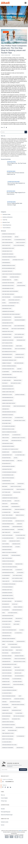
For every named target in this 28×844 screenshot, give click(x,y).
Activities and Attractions (13, 181)
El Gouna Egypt (19, 569)
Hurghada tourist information (8, 638)
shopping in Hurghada (19, 394)
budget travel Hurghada (7, 515)
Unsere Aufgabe (4, 797)
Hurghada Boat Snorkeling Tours (9, 360)
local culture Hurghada (19, 245)
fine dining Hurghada (17, 681)
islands (15, 279)
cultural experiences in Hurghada (9, 690)
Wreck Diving (16, 512)
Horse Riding (20, 529)
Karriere (2, 824)
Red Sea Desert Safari (19, 670)
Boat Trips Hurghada (6, 667)
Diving (3, 612)
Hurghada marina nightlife (7, 397)
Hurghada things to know (19, 420)
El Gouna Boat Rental (6, 658)
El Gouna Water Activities (20, 239)
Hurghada (4, 701)
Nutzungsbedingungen (5, 811)
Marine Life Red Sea (20, 515)
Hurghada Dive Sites (6, 635)
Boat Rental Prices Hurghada (8, 305)
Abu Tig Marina (5, 506)
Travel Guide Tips (5, 581)
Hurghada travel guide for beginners (10, 291)
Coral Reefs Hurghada (7, 675)
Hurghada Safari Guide (6, 374)
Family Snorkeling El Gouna (7, 733)
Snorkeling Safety (6, 684)
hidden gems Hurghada (7, 670)
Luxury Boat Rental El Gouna (8, 483)
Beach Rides (4, 486)
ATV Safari (18, 546)
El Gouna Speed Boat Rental (7, 538)
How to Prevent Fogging (7, 727)
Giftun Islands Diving (12, 644)
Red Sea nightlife (5, 259)
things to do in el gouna (16, 486)
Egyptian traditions (6, 627)
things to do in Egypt (20, 242)
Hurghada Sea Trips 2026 (16, 440)
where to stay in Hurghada (7, 641)
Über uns (3, 795)
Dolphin (15, 457)
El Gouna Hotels (18, 632)
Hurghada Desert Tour (13, 302)
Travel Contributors (6, 227)
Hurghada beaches (6, 262)
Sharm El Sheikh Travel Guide (8, 391)
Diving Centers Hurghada (7, 242)
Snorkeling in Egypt (20, 354)
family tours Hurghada (7, 558)
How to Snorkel (5, 543)
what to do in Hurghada (20, 348)
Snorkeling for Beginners (7, 747)
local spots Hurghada (7, 236)
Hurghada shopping (21, 285)
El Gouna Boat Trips (6, 512)
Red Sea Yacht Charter (6, 621)
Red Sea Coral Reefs (6, 707)
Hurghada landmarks (15, 555)
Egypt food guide (20, 538)
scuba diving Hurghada (19, 698)
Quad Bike (19, 368)
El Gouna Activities (19, 417)
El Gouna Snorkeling (17, 678)
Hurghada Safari (14, 503)
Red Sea (16, 236)
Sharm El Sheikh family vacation (8, 403)
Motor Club (14, 604)
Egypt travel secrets (6, 239)
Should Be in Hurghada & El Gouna (9, 377)
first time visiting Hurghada (8, 294)
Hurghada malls (20, 747)
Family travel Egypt (6, 532)
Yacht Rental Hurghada (17, 581)
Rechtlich (3, 808)
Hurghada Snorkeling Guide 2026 (8, 411)
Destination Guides (11, 161)
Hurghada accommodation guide (8, 256)
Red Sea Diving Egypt (6, 463)
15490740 (20, 830)
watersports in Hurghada (7, 414)
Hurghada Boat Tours (6, 308)
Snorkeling (17, 621)
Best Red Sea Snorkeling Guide (8, 268)
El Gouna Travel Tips (19, 357)
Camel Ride (19, 460)
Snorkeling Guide (5, 681)
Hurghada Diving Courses (7, 443)
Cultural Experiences (7, 225)
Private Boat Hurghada (7, 357)
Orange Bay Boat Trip (6, 698)
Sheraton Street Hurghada (7, 721)
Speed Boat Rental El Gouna (19, 661)
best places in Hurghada (7, 618)
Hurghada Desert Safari (7, 546)
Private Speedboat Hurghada (8, 460)
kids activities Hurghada (18, 684)
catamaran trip (5, 710)
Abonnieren (23, 769)
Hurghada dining (5, 526)
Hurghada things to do (7, 251)
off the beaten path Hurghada (8, 426)
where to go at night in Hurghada (9, 552)
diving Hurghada (5, 678)
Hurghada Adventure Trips (7, 615)
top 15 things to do (6, 624)
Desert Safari (19, 345)
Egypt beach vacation (12, 612)
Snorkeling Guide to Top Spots (18, 437)
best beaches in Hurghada (7, 687)
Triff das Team (4, 800)
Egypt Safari (4, 647)
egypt (15, 707)
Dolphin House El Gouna (7, 569)
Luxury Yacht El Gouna (7, 417)
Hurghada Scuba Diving (7, 348)
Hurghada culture (16, 543)
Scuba (3, 730)
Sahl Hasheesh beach (6, 420)
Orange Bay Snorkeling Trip (8, 388)
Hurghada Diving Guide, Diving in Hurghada (11, 314)
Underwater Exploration (7, 400)
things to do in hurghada (19, 658)
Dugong (4, 302)
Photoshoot (4, 383)
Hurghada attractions (6, 469)
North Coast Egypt (6, 245)
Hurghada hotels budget (15, 701)
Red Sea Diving (5, 555)
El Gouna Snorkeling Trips (7, 489)
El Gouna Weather (6, 575)
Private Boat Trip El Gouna (7, 331)
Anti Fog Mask (5, 440)
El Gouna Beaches (20, 736)
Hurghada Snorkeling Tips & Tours (9, 744)
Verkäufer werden (4, 821)
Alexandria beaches (6, 480)
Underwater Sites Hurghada (8, 311)
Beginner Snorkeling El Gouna (8, 265)
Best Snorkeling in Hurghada (8, 529)
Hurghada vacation (20, 641)
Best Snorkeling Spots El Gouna (8, 351)
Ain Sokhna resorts (16, 506)
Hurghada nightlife (6, 661)
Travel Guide (16, 667)
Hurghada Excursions (6, 549)
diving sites (17, 500)
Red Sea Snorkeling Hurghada (8, 466)
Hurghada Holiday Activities (8, 285)
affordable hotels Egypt (18, 259)
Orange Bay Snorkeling (19, 509)
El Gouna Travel (19, 713)
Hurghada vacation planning (8, 446)
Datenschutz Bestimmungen (7, 814)
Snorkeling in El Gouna (7, 394)
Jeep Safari (19, 282)
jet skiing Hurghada (6, 380)
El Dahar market (5, 371)
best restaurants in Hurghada (8, 724)
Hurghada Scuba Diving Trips (8, 368)
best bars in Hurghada (6, 601)
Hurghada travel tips (6, 279)
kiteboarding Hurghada (7, 592)
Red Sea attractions (6, 457)
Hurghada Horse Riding (15, 647)
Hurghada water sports (7, 354)
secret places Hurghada (7, 535)
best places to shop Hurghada (18, 328)
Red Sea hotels (19, 618)
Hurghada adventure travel (8, 572)
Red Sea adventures (20, 727)
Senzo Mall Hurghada (6, 500)
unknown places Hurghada (7, 340)
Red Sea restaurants (19, 675)
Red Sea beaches (5, 604)
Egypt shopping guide (19, 334)
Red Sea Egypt (16, 532)
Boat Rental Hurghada (6, 655)
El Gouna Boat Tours (6, 337)
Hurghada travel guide (17, 371)
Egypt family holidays (17, 575)
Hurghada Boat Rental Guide (8, 248)
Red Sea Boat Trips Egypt (7, 271)
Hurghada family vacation (7, 595)
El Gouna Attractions (6, 317)
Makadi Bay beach (18, 317)
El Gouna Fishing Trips (20, 535)
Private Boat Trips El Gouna (7, 598)
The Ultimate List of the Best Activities (10, 449)
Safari (3, 644)
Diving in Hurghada (20, 489)
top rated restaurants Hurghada (9, 472)
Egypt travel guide (6, 492)
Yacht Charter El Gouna (17, 578)
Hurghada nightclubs (16, 710)
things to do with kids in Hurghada (9, 566)
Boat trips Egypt (5, 434)
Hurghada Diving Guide (6, 632)
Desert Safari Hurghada (7, 713)
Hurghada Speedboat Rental (8, 523)
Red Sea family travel (6, 423)
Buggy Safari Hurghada (19, 325)
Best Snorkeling (18, 601)
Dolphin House (21, 483)
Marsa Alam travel (17, 380)
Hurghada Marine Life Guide (7, 288)
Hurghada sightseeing (6, 334)
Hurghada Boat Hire (21, 340)
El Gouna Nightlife (16, 434)
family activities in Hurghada (8, 477)
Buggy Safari (16, 624)
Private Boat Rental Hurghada (18, 704)
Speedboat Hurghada (19, 655)
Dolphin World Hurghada (7, 345)
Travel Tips (6, 32)
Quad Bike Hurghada (18, 337)
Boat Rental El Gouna (6, 325)
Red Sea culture (17, 492)
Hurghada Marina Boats (17, 526)
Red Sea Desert (5, 704)
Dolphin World (20, 572)
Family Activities (5, 437)
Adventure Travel (6, 222)
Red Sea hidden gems (12, 730)
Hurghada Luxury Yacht (7, 589)
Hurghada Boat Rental (6, 509)
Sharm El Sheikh (5, 578)
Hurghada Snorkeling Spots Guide (9, 664)
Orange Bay (19, 523)
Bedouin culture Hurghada (7, 736)
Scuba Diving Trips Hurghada (8, 282)
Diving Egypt (4, 503)
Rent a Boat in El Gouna (15, 383)
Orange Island (5, 328)
